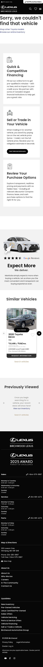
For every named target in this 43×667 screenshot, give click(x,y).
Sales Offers (6, 614)
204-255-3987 (13, 555)
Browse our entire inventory (12, 32)
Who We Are (6, 576)
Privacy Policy (7, 642)
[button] (40, 9)
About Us (5, 568)
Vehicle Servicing (9, 617)
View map (7, 561)
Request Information (21, 356)
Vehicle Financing (9, 624)
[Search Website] (30, 8)
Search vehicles (21, 361)
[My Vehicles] (35, 8)
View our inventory (21, 408)
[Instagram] (14, 658)
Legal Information (23, 642)
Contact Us (6, 586)
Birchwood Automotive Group (15, 630)
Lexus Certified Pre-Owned (13, 611)
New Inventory (7, 604)
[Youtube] (5, 658)
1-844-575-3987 (35, 474)
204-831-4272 (36, 497)
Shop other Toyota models (12, 29)
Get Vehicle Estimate (17, 151)
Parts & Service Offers (11, 620)
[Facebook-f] (10, 658)
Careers (5, 580)
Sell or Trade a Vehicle (11, 627)
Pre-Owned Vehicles (10, 607)
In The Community (9, 583)
